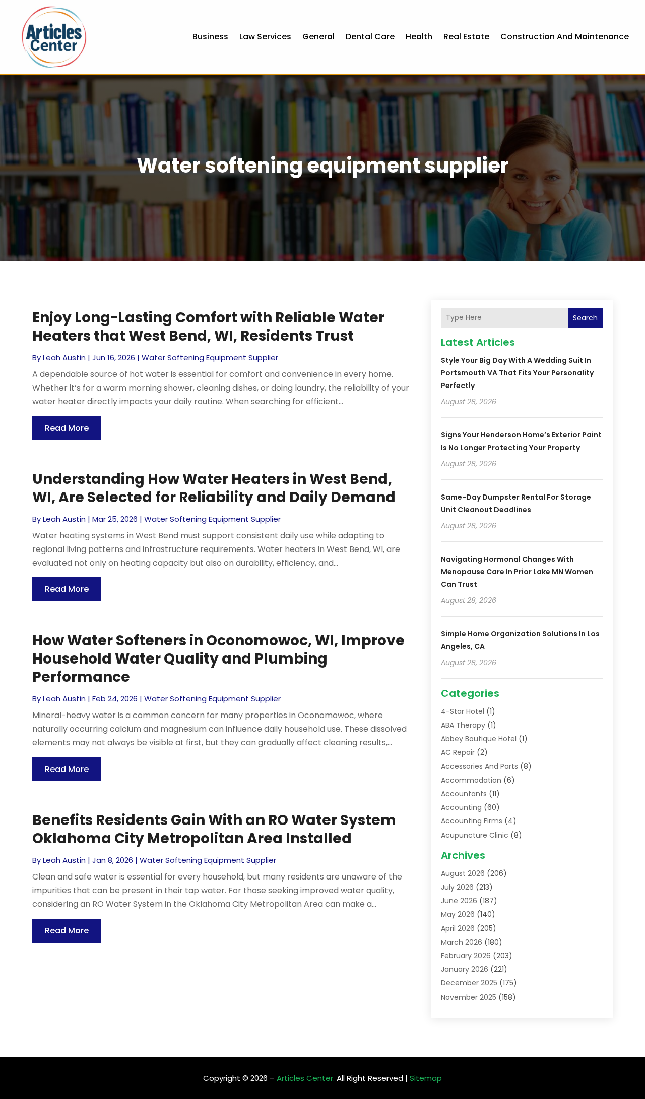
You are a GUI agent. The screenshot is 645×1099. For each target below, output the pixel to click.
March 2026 (461, 942)
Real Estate (466, 36)
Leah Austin (64, 357)
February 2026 (466, 956)
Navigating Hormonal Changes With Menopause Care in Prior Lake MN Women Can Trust (517, 571)
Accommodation (471, 780)
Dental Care (370, 36)
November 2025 (468, 997)
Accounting (461, 807)
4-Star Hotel (462, 711)
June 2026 (459, 901)
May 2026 (458, 914)
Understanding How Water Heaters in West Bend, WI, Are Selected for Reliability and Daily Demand (214, 488)
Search (585, 318)
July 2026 (457, 887)
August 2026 (463, 873)
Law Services (265, 36)
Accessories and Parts (479, 766)
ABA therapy (463, 725)
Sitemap (426, 1078)
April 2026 (458, 928)
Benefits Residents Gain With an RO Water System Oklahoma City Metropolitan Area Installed (214, 829)
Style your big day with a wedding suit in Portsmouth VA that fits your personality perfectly (517, 373)
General (318, 36)
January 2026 (464, 969)
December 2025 (469, 983)
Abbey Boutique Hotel (479, 739)
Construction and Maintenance (564, 36)
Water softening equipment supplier (210, 357)
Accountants (464, 794)
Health (419, 36)
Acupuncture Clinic (474, 835)
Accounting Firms (471, 821)
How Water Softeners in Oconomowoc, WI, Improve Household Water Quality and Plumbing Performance (218, 659)
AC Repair (458, 752)
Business (210, 36)
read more (67, 428)
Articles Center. (306, 1078)
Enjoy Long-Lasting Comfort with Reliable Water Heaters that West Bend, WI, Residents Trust (208, 327)
